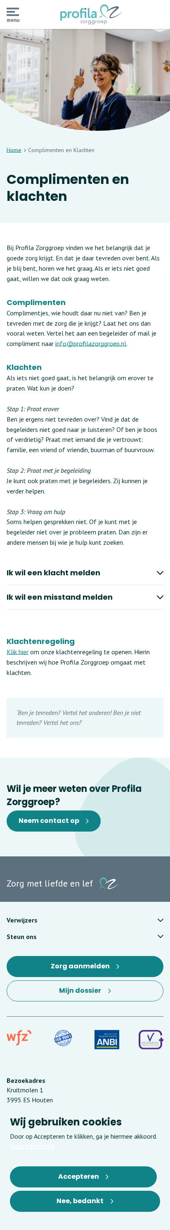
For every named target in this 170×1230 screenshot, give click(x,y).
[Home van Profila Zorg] (91, 14)
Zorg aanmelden (83, 969)
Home (14, 150)
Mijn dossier (87, 993)
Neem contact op (49, 820)
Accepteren (78, 1176)
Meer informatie (32, 1146)
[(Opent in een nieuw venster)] (19, 1038)
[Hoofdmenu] (13, 12)
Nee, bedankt (80, 1201)
